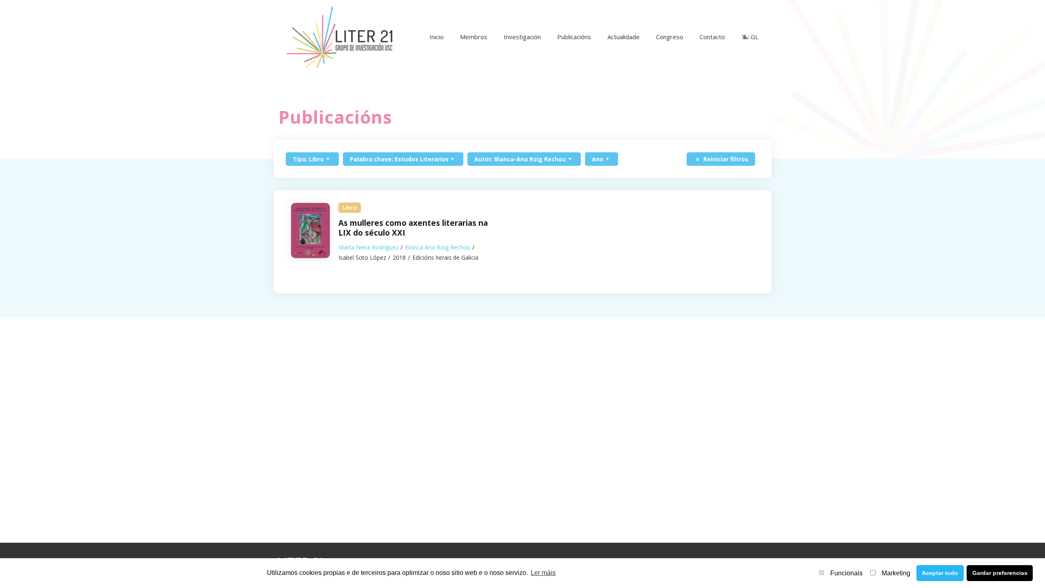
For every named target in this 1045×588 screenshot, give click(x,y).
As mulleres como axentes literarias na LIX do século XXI (413, 228)
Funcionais (846, 573)
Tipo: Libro (308, 159)
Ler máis (543, 572)
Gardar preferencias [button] (999, 573)
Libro (349, 207)
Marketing (896, 573)
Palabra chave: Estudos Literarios (399, 159)
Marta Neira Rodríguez (368, 247)
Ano (597, 159)
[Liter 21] (339, 37)
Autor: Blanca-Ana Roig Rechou (520, 159)
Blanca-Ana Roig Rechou (437, 247)
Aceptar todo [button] (940, 573)
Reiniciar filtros (725, 159)
